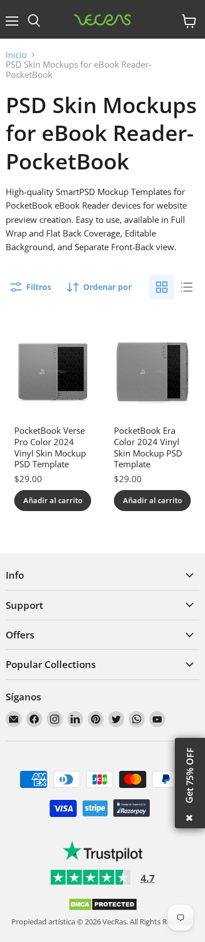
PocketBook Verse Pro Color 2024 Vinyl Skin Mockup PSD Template (50, 447)
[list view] (186, 287)
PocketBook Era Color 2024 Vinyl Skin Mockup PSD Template (148, 447)
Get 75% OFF (189, 775)
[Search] (34, 21)
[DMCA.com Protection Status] (102, 908)
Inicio (16, 55)
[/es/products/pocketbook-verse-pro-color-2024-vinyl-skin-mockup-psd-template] (52, 372)
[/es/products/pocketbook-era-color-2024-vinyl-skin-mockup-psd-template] (152, 372)
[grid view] (161, 287)
